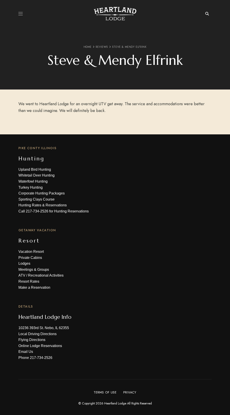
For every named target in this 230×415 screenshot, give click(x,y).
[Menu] (20, 13)
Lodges (24, 263)
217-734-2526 (37, 211)
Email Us (25, 352)
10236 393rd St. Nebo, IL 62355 (43, 328)
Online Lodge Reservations (40, 346)
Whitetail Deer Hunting (36, 175)
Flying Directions (31, 340)
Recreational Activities (46, 275)
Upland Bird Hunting (34, 169)
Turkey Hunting (30, 187)
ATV (21, 275)
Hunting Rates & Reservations (42, 205)
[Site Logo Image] (115, 13)
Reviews (102, 47)
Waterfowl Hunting (33, 181)
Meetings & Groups (33, 269)
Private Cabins (30, 258)
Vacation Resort (31, 251)
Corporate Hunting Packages (41, 193)
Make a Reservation (34, 287)
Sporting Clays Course (36, 199)
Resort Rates (28, 281)
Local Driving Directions (37, 334)
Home (88, 47)
